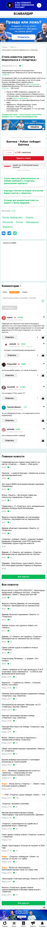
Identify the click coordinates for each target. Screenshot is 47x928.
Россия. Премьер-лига (13, 217)
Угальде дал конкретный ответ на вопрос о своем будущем (21, 201)
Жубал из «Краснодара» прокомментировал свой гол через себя (20, 869)
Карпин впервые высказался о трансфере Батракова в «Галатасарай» (21, 761)
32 (11, 557)
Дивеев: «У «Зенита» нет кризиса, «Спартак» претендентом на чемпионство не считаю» (22, 553)
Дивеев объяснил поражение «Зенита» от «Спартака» (20, 529)
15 (16, 895)
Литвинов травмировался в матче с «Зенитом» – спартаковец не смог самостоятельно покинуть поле (21, 773)
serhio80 (12, 344)
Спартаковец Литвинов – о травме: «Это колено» (20, 660)
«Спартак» (6, 75)
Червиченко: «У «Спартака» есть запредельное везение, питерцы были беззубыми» (23, 507)
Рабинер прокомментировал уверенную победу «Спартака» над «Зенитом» (23, 695)
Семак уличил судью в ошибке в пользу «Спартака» (20, 649)
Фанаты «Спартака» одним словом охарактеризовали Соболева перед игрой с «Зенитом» (21, 889)
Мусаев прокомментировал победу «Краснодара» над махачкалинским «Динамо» (23, 814)
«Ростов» (5, 88)
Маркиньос (8, 227)
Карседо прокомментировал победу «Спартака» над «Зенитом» (18, 717)
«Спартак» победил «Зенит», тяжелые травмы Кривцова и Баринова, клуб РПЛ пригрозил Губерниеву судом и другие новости (22, 541)
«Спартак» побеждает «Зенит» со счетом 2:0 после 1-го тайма (20, 858)
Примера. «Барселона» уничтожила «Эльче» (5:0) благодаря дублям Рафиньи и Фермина (22, 564)
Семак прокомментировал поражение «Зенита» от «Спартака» (23, 750)
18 (16, 743)
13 (16, 688)
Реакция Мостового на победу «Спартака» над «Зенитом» (23, 728)
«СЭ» (13, 211)
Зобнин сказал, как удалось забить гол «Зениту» (19, 626)
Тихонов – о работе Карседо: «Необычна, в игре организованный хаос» (23, 474)
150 (17, 798)
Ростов (19, 222)
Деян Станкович (20, 98)
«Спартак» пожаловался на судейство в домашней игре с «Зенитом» (20, 825)
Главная (4, 47)
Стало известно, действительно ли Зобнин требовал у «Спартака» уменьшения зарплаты (21, 181)
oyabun (10, 317)
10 (16, 851)
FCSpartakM (12, 364)
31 (11, 653)
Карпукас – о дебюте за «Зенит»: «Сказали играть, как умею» (21, 684)
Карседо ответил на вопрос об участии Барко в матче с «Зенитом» (23, 191)
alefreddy (10, 429)
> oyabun (28, 346)
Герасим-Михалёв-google (15, 407)
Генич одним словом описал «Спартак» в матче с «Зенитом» (23, 836)
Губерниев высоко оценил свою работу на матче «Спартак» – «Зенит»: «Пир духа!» (21, 463)
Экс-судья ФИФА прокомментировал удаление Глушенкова (23, 485)
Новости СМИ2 (9, 243)
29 (16, 829)
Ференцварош (32, 222)
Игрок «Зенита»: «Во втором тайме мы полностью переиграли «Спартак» (19, 496)
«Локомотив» (34, 84)
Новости (13, 47)
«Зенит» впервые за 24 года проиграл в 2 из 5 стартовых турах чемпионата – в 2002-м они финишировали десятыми (22, 671)
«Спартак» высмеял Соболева (15, 804)
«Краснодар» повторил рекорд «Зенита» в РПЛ (23, 879)
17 (16, 862)
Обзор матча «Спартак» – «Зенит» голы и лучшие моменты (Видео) (23, 785)
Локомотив (8, 222)
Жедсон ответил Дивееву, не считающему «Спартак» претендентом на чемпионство (21, 518)
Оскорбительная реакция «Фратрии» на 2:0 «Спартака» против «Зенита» (21, 706)
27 (16, 754)
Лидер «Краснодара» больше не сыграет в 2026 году (23, 847)
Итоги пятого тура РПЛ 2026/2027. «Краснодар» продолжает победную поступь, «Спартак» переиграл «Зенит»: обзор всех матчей (23, 592)
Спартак (29, 217)
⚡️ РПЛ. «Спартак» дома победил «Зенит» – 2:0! (23, 795)
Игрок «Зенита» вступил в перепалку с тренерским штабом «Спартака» (19, 739)
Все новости (23, 577)
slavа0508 (11, 387)
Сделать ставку (23, 158)
